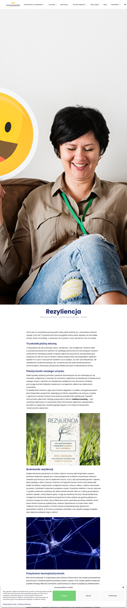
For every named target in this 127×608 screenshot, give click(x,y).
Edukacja (69, 317)
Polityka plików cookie (10, 604)
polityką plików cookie (31, 597)
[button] (123, 587)
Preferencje (113, 596)
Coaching (62, 317)
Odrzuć (88, 596)
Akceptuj (64, 596)
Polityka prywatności (24, 604)
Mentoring (75, 317)
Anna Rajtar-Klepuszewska (48, 317)
